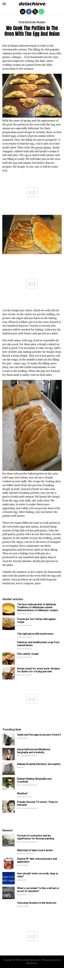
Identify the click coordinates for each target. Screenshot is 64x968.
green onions (43, 147)
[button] (4, 4)
